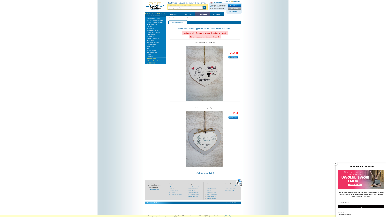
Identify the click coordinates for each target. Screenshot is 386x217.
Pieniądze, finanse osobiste (155, 22)
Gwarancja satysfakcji (193, 194)
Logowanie (171, 186)
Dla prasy (209, 190)
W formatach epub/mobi (155, 61)
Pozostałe (155, 56)
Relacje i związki (155, 44)
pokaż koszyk (234, 8)
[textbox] (185, 8)
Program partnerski (211, 196)
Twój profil (171, 188)
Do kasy (234, 5)
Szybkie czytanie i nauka (155, 38)
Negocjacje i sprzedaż (155, 30)
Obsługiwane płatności (193, 192)
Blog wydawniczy (229, 190)
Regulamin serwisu (211, 192)
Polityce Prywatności (230, 215)
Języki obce (155, 40)
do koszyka (234, 57)
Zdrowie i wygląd (155, 50)
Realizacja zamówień (193, 188)
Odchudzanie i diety (155, 52)
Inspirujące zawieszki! (177, 22)
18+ (155, 48)
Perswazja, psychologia (155, 32)
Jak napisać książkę (155, 42)
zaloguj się (227, 1)
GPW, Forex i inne (155, 24)
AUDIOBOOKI (155, 63)
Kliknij (211, 6)
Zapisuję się (361, 207)
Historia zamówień (173, 190)
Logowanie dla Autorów (231, 186)
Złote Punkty (172, 192)
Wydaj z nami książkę (230, 188)
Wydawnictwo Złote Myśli (155, 6)
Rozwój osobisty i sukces (155, 18)
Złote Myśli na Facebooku (175, 194)
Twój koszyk (216, 2)
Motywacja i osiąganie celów (155, 20)
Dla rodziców (155, 46)
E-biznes (155, 26)
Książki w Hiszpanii (211, 198)
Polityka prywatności (212, 194)
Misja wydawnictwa (211, 188)
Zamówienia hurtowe (193, 196)
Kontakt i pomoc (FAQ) (193, 186)
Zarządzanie (155, 36)
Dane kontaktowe (211, 186)
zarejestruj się (236, 1)
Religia (155, 54)
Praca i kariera (155, 34)
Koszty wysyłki (191, 190)
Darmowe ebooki (155, 58)
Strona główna (172, 17)
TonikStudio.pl (235, 202)
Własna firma (155, 28)
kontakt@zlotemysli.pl (153, 189)
